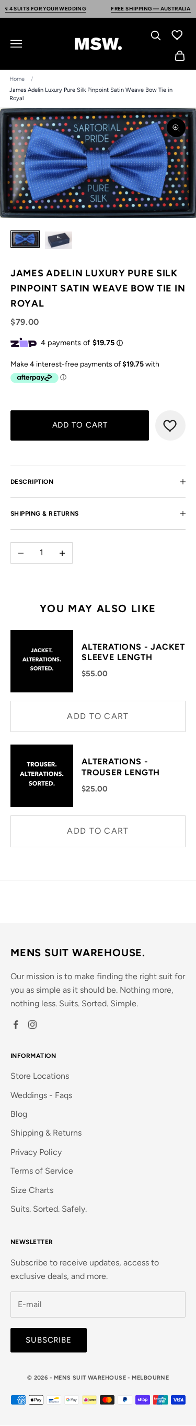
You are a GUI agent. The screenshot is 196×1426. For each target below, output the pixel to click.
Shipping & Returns (46, 1133)
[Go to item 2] (58, 240)
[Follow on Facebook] (15, 1024)
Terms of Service (41, 1171)
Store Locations (39, 1076)
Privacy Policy (36, 1152)
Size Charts (31, 1190)
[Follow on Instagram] (32, 1024)
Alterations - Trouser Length (121, 767)
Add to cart (80, 425)
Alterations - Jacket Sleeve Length (133, 652)
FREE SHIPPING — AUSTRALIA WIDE (145, 8)
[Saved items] (177, 34)
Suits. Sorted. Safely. (48, 1209)
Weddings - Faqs (41, 1095)
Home (17, 79)
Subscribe (49, 1340)
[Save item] (170, 425)
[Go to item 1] (25, 239)
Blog (18, 1114)
